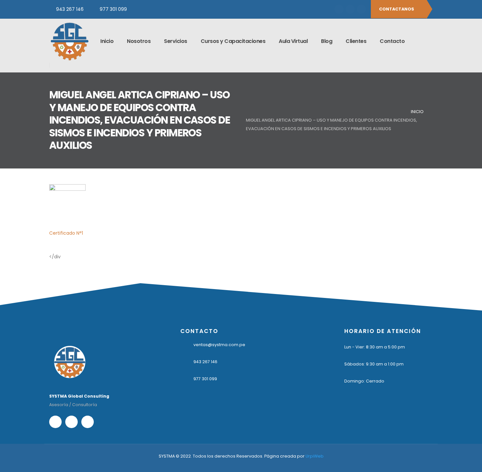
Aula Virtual (293, 41)
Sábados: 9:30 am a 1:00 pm (374, 364)
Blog (326, 41)
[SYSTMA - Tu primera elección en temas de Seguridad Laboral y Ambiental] (69, 41)
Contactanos (397, 9)
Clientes (356, 41)
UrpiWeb (315, 456)
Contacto (392, 41)
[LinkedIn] (361, 9)
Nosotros (139, 41)
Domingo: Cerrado (364, 381)
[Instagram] (350, 9)
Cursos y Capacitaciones (233, 41)
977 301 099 (113, 9)
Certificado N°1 (66, 233)
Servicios (175, 41)
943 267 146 (70, 9)
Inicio (106, 41)
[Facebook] (339, 9)
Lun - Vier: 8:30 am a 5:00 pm (374, 347)
